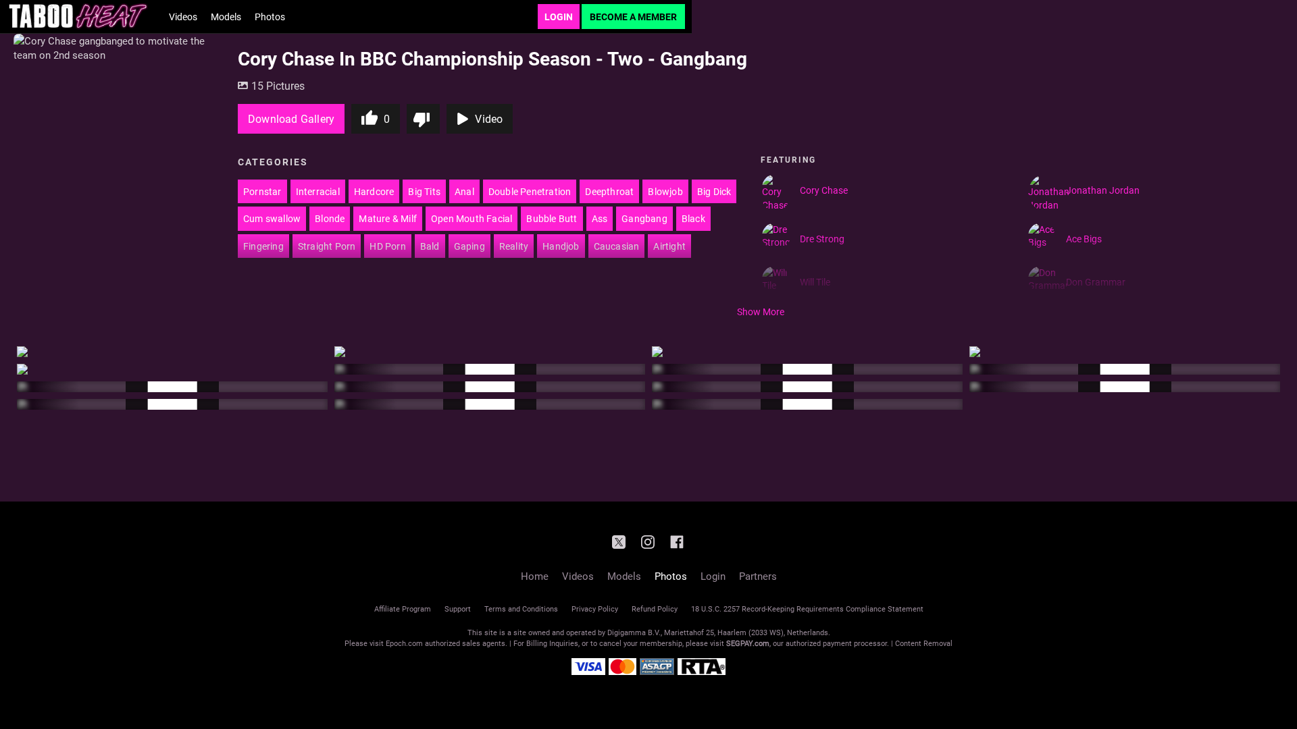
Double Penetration (529, 191)
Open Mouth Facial (471, 218)
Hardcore (374, 191)
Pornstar (262, 191)
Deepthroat (609, 191)
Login (558, 16)
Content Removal (923, 643)
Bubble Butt (551, 218)
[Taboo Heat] (78, 16)
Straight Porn (327, 246)
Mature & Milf (388, 218)
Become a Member (633, 16)
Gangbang (644, 218)
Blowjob (665, 191)
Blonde (330, 218)
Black (693, 218)
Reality (513, 246)
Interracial (318, 191)
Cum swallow (272, 218)
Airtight (669, 246)
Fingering (263, 246)
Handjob (560, 246)
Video (489, 118)
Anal (464, 191)
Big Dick (714, 191)
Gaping (469, 246)
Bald (430, 246)
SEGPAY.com (747, 643)
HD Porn (387, 246)
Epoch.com (404, 643)
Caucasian (617, 246)
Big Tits (424, 191)
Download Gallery (291, 118)
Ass (600, 218)
